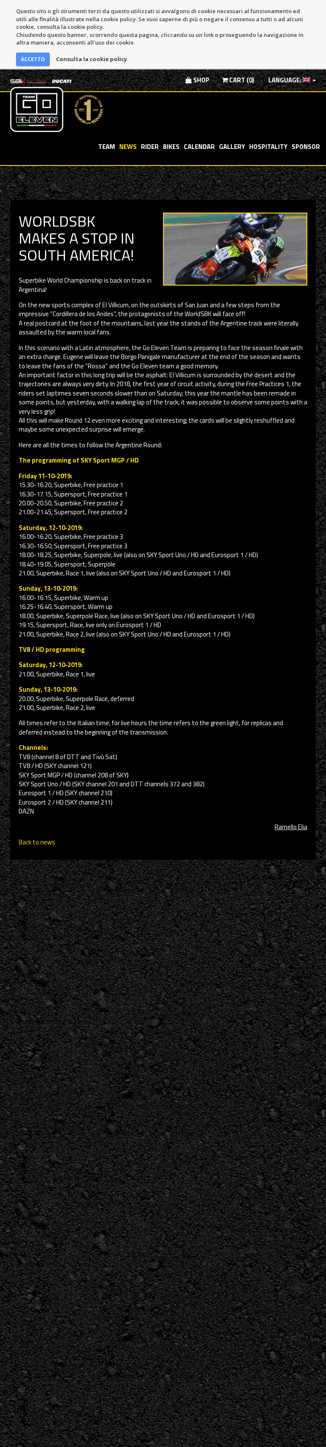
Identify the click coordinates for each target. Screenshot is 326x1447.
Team (106, 146)
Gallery (232, 146)
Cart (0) (241, 80)
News (128, 146)
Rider (150, 146)
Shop (200, 80)
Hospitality (268, 146)
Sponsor (306, 146)
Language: (285, 80)
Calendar (199, 146)
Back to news (37, 842)
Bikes (171, 146)
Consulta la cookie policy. (92, 59)
